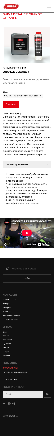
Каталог (6, 336)
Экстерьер (7, 308)
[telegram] (13, 403)
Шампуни (6, 304)
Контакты (6, 348)
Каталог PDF (8, 340)
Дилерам (6, 356)
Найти (27, 278)
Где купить (7, 344)
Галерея (6, 352)
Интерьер (7, 312)
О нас (5, 332)
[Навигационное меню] (49, 6)
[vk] (4, 403)
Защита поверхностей (11, 316)
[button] (10, 368)
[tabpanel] (27, 188)
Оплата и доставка (10, 320)
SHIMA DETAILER (9, 300)
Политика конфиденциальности (15, 372)
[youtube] (9, 403)
